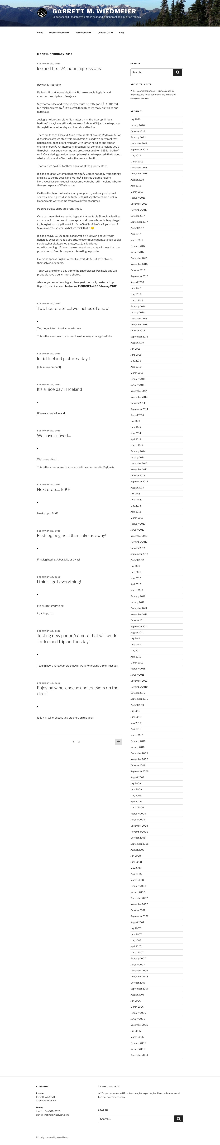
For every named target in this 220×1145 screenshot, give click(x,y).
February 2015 (137, 379)
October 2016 (137, 270)
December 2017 (138, 203)
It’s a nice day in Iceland (59, 389)
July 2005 (135, 1031)
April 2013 (135, 511)
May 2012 (135, 578)
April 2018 (135, 185)
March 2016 (136, 300)
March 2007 (136, 952)
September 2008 (139, 843)
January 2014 (137, 457)
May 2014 (135, 433)
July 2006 (135, 1000)
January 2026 (137, 125)
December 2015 (138, 318)
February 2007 (138, 958)
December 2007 (139, 898)
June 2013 (135, 499)
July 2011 (135, 638)
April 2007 (135, 946)
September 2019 (139, 149)
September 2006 (139, 988)
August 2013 (137, 487)
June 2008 (136, 861)
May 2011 (135, 650)
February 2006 (138, 1012)
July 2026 (135, 119)
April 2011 (135, 656)
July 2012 (135, 566)
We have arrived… (54, 435)
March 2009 (137, 807)
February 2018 (137, 197)
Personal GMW (83, 32)
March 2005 (137, 1037)
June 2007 (136, 934)
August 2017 (137, 228)
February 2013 (137, 523)
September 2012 (139, 554)
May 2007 (135, 940)
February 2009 (138, 813)
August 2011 (136, 632)
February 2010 (138, 741)
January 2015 (137, 384)
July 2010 (135, 711)
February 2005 (138, 1043)
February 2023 (138, 137)
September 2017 (139, 221)
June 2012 (135, 572)
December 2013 (138, 463)
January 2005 (137, 1049)
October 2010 (137, 692)
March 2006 (137, 1006)
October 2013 (137, 475)
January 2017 (137, 252)
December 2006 (139, 970)
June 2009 (136, 789)
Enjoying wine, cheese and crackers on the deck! (65, 717)
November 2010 (139, 686)
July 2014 (135, 421)
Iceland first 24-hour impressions (69, 68)
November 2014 (139, 397)
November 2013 (139, 469)
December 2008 (139, 825)
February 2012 (137, 596)
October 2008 (137, 837)
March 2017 (136, 240)
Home (40, 32)
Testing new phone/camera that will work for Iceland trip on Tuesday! (78, 665)
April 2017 (135, 234)
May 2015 (135, 360)
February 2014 (137, 451)
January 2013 (137, 529)
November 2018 (139, 173)
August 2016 (137, 282)
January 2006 (137, 1018)
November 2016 (139, 264)
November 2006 (139, 976)
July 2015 (135, 348)
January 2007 (137, 964)
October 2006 (137, 982)
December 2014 (138, 390)
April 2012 (135, 584)
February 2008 (138, 886)
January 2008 (137, 892)
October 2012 (137, 548)
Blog (121, 32)
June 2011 (135, 644)
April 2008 (136, 874)
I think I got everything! (59, 581)
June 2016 (135, 288)
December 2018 (138, 167)
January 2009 (137, 819)
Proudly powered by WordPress (52, 1137)
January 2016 (137, 312)
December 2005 (139, 1024)
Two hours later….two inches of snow (73, 308)
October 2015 (137, 330)
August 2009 (137, 777)
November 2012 (138, 541)
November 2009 (139, 759)
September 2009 (139, 771)
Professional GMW (59, 32)
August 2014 (137, 415)
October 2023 (137, 131)
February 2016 (137, 306)
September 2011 (139, 626)
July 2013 (135, 493)
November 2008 (139, 831)
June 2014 (135, 427)
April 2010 (135, 729)
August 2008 (137, 849)
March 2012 (136, 590)
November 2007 (139, 904)
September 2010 (139, 698)
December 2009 (139, 753)
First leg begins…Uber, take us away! (71, 535)
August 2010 (137, 705)
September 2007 (139, 916)
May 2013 (135, 505)
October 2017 (137, 215)
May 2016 (135, 294)
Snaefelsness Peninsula (93, 270)
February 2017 (137, 246)
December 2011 (138, 608)
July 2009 (135, 783)
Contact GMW (105, 32)
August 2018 (137, 179)
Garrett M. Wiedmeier (94, 11)
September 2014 (139, 409)
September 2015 (139, 336)
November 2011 (138, 614)
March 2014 (136, 445)
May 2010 (135, 723)
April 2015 (135, 366)
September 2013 (139, 481)
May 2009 (135, 795)
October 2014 (137, 403)
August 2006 (137, 994)
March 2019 (136, 161)
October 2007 (137, 910)
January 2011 (137, 674)
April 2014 (135, 439)
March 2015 (136, 372)
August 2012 (137, 560)
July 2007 (135, 928)
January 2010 (137, 747)
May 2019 (135, 155)
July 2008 (135, 855)
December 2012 (138, 535)
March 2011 (136, 662)
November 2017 (138, 209)
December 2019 (138, 143)
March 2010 (136, 735)
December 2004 (139, 1055)
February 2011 (137, 668)
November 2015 (139, 324)
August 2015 (137, 342)
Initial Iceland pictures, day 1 (64, 358)
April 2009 (136, 801)
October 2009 (137, 765)
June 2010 (135, 716)
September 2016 (139, 276)
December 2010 (139, 680)
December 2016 (138, 258)
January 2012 (137, 602)
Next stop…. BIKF (53, 489)
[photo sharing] (37, 320)
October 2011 (137, 620)
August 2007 (137, 922)
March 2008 (137, 880)
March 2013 (136, 517)
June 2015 (135, 354)
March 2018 (136, 191)
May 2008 (135, 867)
